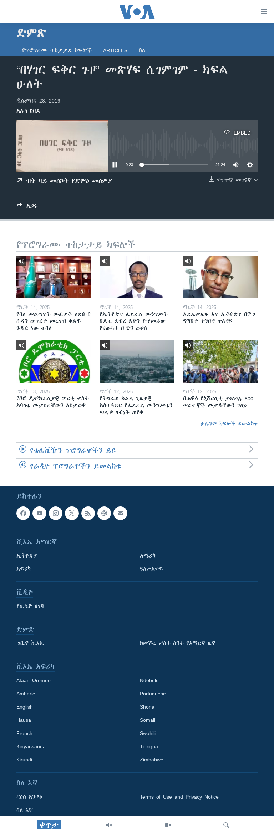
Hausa (23, 720)
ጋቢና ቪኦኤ (30, 643)
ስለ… (144, 50)
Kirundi (24, 759)
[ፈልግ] (226, 825)
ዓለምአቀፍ (151, 569)
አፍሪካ (23, 569)
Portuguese (153, 693)
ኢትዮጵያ (26, 556)
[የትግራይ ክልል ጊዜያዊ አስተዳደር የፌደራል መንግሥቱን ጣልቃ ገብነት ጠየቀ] (137, 361)
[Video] (167, 825)
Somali (147, 720)
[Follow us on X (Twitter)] (71, 513)
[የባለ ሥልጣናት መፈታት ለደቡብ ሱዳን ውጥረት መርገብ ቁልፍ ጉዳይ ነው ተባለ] (53, 277)
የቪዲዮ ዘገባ (30, 606)
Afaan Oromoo (33, 680)
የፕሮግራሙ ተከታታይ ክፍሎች (57, 50)
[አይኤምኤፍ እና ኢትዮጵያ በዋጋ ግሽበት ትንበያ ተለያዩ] (220, 277)
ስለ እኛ (24, 810)
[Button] (27, 207)
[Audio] (109, 825)
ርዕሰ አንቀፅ (29, 797)
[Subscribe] (120, 513)
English (24, 707)
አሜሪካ (148, 556)
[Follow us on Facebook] (23, 513)
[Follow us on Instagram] (55, 513)
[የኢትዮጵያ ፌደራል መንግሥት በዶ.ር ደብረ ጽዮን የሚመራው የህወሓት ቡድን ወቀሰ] (137, 277)
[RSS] (88, 513)
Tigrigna (149, 746)
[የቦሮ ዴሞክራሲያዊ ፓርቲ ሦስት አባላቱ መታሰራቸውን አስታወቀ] (53, 361)
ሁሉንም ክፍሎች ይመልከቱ (229, 423)
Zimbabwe (151, 759)
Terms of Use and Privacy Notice (179, 797)
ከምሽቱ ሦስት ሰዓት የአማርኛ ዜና (177, 643)
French (24, 733)
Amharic (25, 693)
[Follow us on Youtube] (39, 513)
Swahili (148, 733)
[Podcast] (104, 513)
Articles (115, 50)
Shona (147, 707)
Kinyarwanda (31, 746)
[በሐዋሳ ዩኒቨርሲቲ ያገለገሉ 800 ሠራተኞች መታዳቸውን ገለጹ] (220, 361)
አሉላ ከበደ (28, 111)
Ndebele (149, 680)
